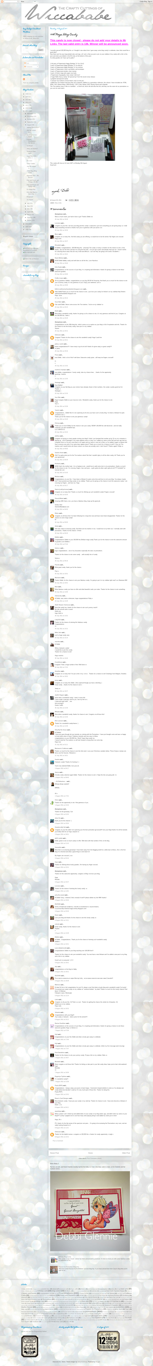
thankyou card (73, 1318)
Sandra (57, 759)
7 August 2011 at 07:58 (62, 1030)
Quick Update (31, 163)
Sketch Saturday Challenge (118, 1313)
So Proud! (30, 146)
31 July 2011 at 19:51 (61, 755)
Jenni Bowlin (69, 1303)
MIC (63, 1307)
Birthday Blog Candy (65, 1257)
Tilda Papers (120, 1317)
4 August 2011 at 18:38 (62, 981)
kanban (93, 1303)
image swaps (30, 1303)
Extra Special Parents (91, 1297)
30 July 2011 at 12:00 (61, 592)
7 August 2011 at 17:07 (62, 1048)
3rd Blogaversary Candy (32, 136)
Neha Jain (58, 632)
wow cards (44, 1321)
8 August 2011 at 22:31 (62, 1137)
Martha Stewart (26, 1307)
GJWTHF (99, 1299)
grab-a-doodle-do (26, 1301)
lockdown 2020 (64, 1305)
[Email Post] (66, 200)
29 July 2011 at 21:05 (61, 378)
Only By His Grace (61, 730)
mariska (57, 641)
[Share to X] (74, 200)
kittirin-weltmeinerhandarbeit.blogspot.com (69, 289)
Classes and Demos (28, 1293)
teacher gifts (46, 1317)
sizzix (107, 1313)
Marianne (58, 577)
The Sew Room (110, 1317)
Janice (57, 772)
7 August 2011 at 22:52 (62, 1094)
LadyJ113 (58, 619)
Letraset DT (48, 1305)
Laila (56, 999)
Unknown (58, 335)
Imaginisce (40, 1303)
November (30, 116)
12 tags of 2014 (36, 1289)
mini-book (72, 1307)
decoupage (90, 1295)
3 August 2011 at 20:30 (62, 911)
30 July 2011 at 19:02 (61, 676)
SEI (68, 1313)
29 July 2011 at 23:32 (61, 432)
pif (42, 1311)
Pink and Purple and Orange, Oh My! (33, 181)
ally (56, 966)
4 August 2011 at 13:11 (62, 920)
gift (73, 1299)
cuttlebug (52, 1295)
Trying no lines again (31, 152)
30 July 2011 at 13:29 (61, 601)
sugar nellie (98, 1316)
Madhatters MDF (80, 1305)
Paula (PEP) (59, 1085)
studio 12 (72, 1315)
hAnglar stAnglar (59, 1301)
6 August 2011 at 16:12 (62, 1019)
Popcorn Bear (48, 1311)
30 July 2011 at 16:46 (61, 658)
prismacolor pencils (66, 1311)
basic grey (124, 1289)
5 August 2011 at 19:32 (62, 1008)
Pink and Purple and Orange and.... (33, 185)
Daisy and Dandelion (68, 1295)
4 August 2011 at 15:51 (62, 944)
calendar (94, 1291)
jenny (56, 680)
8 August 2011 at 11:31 (62, 1128)
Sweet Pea (127, 1315)
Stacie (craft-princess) (62, 489)
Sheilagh (58, 382)
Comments (29, 67)
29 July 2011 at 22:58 (61, 406)
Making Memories (97, 1305)
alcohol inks (45, 1289)
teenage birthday (57, 1317)
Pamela (57, 565)
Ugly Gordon (45, 1319)
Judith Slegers (59, 695)
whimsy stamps (123, 1319)
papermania (48, 1309)
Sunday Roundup (111, 1315)
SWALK (120, 1315)
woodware (36, 1321)
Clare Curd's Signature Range (115, 1291)
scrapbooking (60, 1313)
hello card (77, 1301)
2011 (27, 111)
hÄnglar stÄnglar (69, 1301)
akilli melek (58, 838)
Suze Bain (58, 302)
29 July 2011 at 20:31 (61, 331)
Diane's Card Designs (62, 1098)
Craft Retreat (110, 1293)
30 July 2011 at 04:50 (61, 509)
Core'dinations (66, 1293)
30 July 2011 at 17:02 (61, 667)
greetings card (39, 1301)
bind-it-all (33, 1291)
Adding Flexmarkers (33, 127)
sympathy (23, 1317)
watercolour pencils (84, 1319)
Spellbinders (29, 1316)
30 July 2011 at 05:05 (61, 522)
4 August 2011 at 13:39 (62, 933)
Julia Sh (57, 818)
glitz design (108, 1299)
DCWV (82, 1295)
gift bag (78, 1299)
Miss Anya (80, 1307)
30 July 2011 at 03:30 (61, 494)
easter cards (48, 1297)
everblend (79, 1297)
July (28, 203)
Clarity (128, 1291)
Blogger (98, 1362)
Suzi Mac (58, 397)
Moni (56, 234)
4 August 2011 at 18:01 (62, 962)
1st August (30, 200)
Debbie (57, 537)
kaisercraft (85, 1303)
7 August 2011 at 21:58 (62, 1081)
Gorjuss (126, 1299)
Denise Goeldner (60, 1023)
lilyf (56, 1034)
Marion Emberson (126, 1305)
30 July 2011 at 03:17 (61, 485)
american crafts (64, 1289)
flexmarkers (47, 1299)
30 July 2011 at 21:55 (61, 717)
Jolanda (57, 1012)
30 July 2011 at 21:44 (61, 708)
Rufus (57, 513)
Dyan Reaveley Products (36, 1297)
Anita (56, 526)
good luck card (117, 1299)
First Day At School (125, 1297)
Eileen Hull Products (70, 1297)
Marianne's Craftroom (62, 748)
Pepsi (127, 1309)
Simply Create (93, 1313)
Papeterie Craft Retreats (77, 1309)
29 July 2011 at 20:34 (61, 351)
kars (100, 1303)
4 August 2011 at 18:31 (62, 971)
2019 (27, 97)
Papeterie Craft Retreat (63, 1309)
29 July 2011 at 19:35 (61, 230)
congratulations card (46, 1293)
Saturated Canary (47, 1313)
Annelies (57, 671)
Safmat (29, 1313)
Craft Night (101, 1293)
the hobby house (85, 1317)
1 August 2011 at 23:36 (62, 805)
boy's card (87, 1291)
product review (78, 1311)
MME (88, 1307)
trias (39, 1319)
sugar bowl (87, 1316)
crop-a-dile (44, 1295)
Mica (67, 1307)
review (124, 1311)
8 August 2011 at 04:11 (62, 1107)
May (28, 209)
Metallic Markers (55, 1307)
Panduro (33, 1309)
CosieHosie (58, 662)
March (29, 215)
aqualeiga (58, 1111)
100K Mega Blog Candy (32, 172)
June (28, 206)
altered (55, 1289)
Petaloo (38, 1311)
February (30, 217)
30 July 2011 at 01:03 (61, 472)
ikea (125, 1301)
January (29, 220)
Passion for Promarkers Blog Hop (69, 1267)
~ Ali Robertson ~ (60, 781)
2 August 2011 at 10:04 (62, 823)
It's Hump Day (31, 189)
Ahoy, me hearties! (32, 149)
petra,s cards (59, 344)
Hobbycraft (103, 1301)
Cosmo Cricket (84, 1293)
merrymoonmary (82, 1362)
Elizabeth (58, 245)
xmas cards (59, 1321)
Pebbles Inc (110, 1309)
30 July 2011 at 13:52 (61, 615)
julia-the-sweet (59, 895)
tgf (65, 1318)
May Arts (38, 1307)
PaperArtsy (39, 1309)
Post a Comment (58, 1141)
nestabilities (120, 1307)
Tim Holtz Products (30, 1319)
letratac (57, 1305)
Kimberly (58, 463)
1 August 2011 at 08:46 (62, 777)
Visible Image (74, 1319)
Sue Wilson (79, 1315)
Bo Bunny (68, 1291)
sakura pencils (36, 1313)
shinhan (85, 1313)
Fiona (56, 355)
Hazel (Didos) (59, 258)
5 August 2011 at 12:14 (62, 995)
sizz (102, 1313)
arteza (112, 1289)
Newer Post (54, 1153)
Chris (56, 800)
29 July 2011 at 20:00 (61, 274)
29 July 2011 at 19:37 (61, 241)
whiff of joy (103, 1320)
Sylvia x (57, 548)
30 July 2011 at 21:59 (61, 726)
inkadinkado (48, 1303)
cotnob (57, 924)
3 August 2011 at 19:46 (62, 900)
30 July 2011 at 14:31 (61, 628)
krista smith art (124, 1303)
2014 (27, 102)
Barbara (57, 476)
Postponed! (30, 197)
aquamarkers (104, 1289)
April (29, 212)
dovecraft (24, 1297)
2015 (27, 100)
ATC (118, 1289)
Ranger (112, 1311)
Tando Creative (36, 1317)
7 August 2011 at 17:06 (62, 1039)
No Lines (29, 161)
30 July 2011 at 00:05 (61, 448)
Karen (57, 915)
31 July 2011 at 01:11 (61, 744)
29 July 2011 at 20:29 (61, 318)
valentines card (55, 1319)
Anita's (83, 1289)
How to (117, 1301)
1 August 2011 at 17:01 (62, 796)
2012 (27, 108)
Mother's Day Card (98, 1307)
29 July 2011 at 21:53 (61, 393)
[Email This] (70, 200)
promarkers (90, 1311)
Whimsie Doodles (114, 1319)
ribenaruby (58, 596)
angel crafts (74, 1289)
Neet (56, 586)
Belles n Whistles (25, 1291)
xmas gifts (69, 1321)
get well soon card (65, 1299)
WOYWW (51, 1321)
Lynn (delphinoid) (60, 948)
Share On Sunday (76, 1313)
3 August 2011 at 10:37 (62, 882)
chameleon (101, 1291)
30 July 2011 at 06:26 (61, 533)
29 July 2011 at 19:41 (61, 254)
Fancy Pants (103, 1297)
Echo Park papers (58, 1297)
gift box (84, 1299)
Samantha (58, 847)
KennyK (107, 1303)
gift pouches (92, 1299)
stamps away (57, 1315)
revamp (118, 1311)
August (29, 125)
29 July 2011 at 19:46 (61, 263)
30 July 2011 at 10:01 (61, 573)
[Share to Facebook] (76, 200)
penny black (118, 1309)
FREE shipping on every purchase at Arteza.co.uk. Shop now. (33, 37)
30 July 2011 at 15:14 (61, 638)
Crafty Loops (59, 278)
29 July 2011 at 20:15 (61, 298)
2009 (27, 227)
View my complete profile (31, 83)
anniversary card (93, 1289)
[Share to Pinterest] (78, 200)
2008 (27, 229)
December (30, 113)
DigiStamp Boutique (114, 1295)
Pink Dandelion (60, 1052)
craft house (94, 1293)
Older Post (126, 1153)
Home (90, 1153)
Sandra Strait (59, 452)
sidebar (85, 673)
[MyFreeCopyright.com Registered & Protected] (33, 250)
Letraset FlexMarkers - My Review (32, 141)
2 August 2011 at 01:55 (62, 814)
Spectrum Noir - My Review (33, 176)
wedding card (94, 1319)
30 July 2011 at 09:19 (61, 561)
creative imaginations (35, 1295)
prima (55, 1311)
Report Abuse (28, 236)
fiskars (23, 1299)
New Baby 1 (54, 1163)
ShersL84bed (59, 498)
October (29, 119)
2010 (27, 224)
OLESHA (57, 904)
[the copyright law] (29, 252)
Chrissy (57, 423)
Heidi (56, 311)
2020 (27, 94)
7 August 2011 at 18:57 (62, 1057)
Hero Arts (85, 1301)
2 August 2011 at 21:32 (62, 843)
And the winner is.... (31, 131)
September (30, 122)
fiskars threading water (33, 1299)
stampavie (39, 1315)
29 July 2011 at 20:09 (61, 285)
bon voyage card (78, 1291)
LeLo (41, 1305)
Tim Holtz (128, 1318)
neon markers (109, 1307)
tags (29, 1317)
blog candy (58, 203)
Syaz (56, 862)
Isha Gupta (58, 267)
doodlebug (126, 1295)
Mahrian (57, 985)
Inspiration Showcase (59, 1303)
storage (64, 1316)
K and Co (77, 1303)
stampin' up (47, 1316)
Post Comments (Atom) (94, 1158)
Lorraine (57, 223)
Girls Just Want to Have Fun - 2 (32, 193)
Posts (27, 63)
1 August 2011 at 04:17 (62, 768)
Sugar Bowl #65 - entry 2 (32, 157)
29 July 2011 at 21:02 (61, 366)
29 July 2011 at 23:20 (61, 419)
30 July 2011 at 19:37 (61, 691)
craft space (120, 1293)
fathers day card (113, 1297)
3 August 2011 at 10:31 (62, 867)
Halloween (50, 1301)
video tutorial (65, 1319)
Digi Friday (102, 1295)
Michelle (57, 1061)
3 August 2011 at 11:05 (62, 891)
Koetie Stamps (115, 1303)
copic (55, 1293)
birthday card (42, 1291)
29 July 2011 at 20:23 (61, 307)
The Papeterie (96, 1318)
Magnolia (88, 1305)
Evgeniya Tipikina (60, 1076)
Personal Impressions (27, 1311)
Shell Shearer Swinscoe (62, 605)
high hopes (95, 1301)
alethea (57, 436)
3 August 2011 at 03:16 (62, 858)
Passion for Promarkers (94, 1309)
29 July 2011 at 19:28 (61, 219)
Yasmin (57, 410)
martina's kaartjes (60, 369)
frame (56, 1299)
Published (105, 1311)
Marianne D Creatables (111, 1305)
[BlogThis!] (72, 200)
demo (95, 1295)
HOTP (111, 1301)
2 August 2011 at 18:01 (62, 834)
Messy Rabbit (45, 1307)
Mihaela (57, 711)
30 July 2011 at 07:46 (61, 544)
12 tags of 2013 (25, 1289)
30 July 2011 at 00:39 (61, 460)
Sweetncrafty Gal (60, 827)
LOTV (71, 1305)
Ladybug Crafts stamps (32, 1305)
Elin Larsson (59, 721)
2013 (27, 105)
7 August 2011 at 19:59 (62, 1072)
